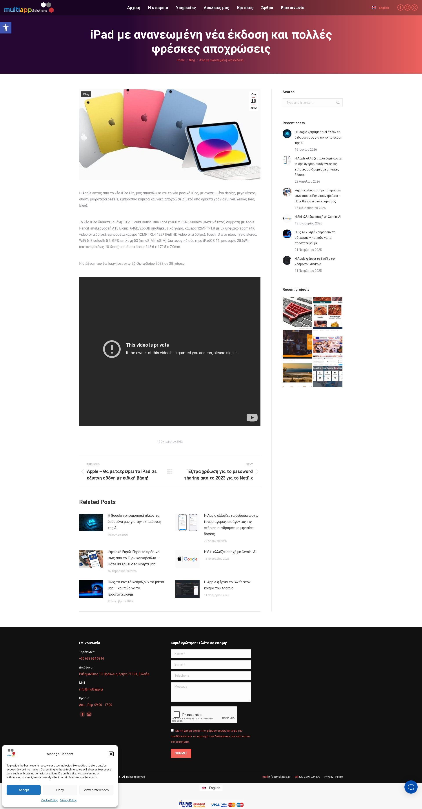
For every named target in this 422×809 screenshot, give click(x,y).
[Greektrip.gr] (328, 342)
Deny (60, 790)
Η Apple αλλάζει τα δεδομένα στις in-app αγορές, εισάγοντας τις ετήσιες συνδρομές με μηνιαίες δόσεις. (231, 524)
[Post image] (91, 522)
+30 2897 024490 (309, 776)
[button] (5, 27)
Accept (24, 790)
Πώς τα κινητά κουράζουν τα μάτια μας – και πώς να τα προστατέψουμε (136, 588)
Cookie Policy (49, 800)
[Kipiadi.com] (298, 372)
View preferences (96, 790)
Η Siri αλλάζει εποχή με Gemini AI (230, 552)
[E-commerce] (298, 312)
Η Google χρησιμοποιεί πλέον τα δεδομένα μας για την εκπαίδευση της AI (134, 521)
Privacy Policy (68, 800)
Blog (86, 94)
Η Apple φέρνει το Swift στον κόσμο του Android (227, 585)
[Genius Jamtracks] (298, 342)
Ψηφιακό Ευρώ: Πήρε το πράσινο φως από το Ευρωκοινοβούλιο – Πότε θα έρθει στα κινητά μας (133, 558)
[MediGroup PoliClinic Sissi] (328, 372)
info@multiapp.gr (279, 776)
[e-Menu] (328, 312)
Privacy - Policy (333, 776)
